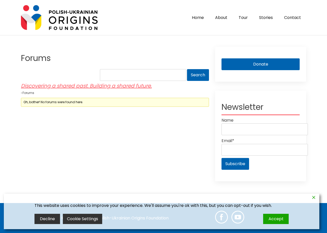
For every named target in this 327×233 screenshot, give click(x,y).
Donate (260, 64)
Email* (227, 141)
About (221, 17)
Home (198, 17)
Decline (47, 219)
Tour (243, 17)
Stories (266, 17)
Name (227, 120)
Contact (292, 17)
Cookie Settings (82, 219)
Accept (276, 219)
